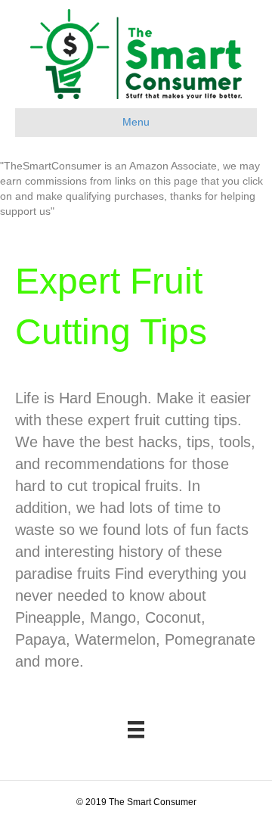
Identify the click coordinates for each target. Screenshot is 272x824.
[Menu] (136, 729)
